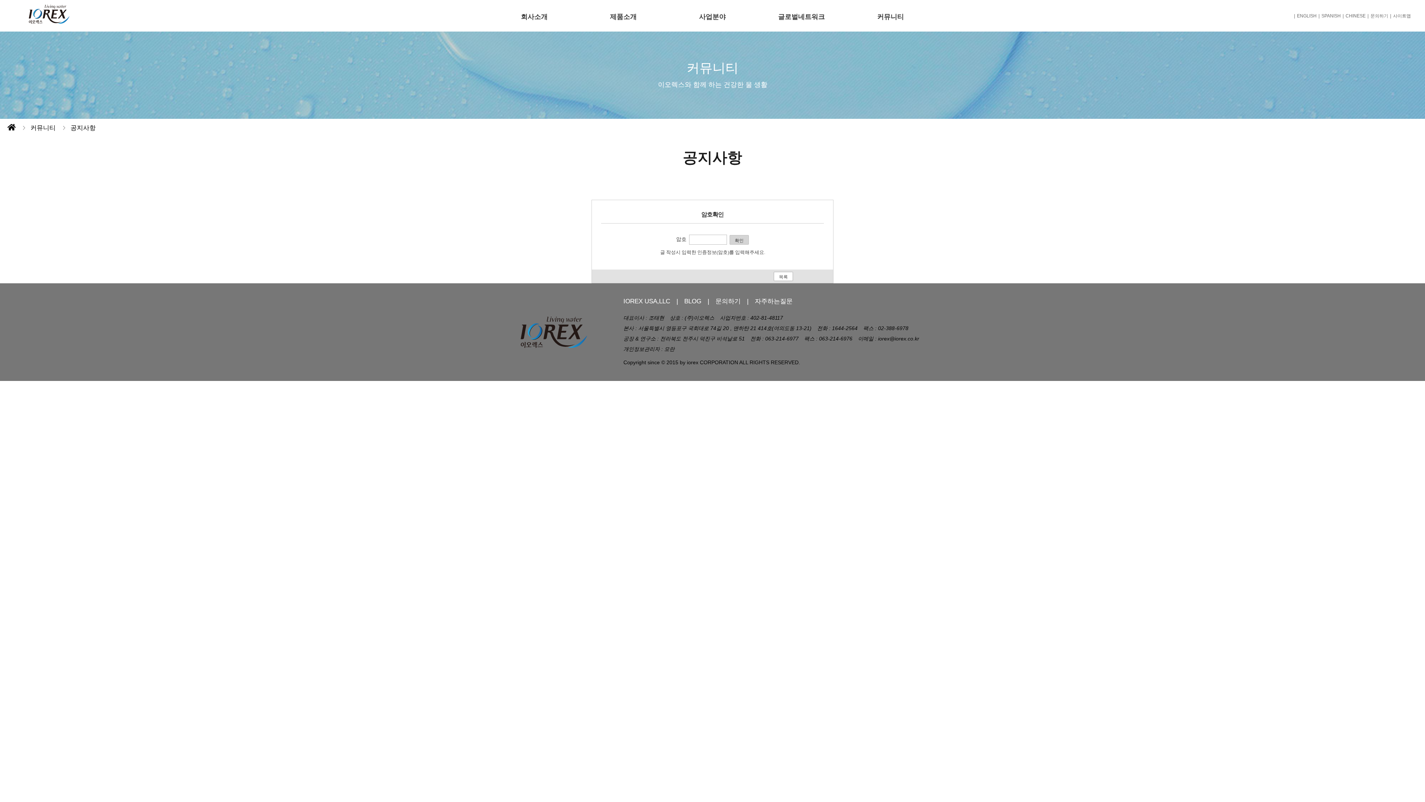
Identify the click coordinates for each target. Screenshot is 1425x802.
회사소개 (534, 16)
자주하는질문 (774, 301)
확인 (739, 240)
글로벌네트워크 (801, 16)
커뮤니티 (890, 16)
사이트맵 (1402, 16)
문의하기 (1379, 16)
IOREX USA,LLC (646, 301)
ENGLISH (1307, 16)
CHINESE (1356, 16)
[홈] (11, 127)
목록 (783, 277)
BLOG (692, 301)
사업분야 (712, 16)
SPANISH (1331, 16)
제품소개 (623, 16)
